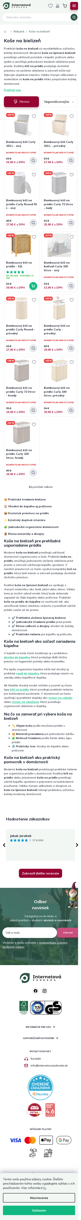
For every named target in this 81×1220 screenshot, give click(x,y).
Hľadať (74, 17)
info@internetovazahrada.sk (49, 1065)
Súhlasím (39, 1210)
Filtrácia (24, 101)
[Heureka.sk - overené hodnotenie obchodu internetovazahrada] (40, 1087)
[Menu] (74, 6)
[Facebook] (36, 991)
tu (44, 1188)
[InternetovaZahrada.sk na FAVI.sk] (34, 1111)
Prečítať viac (12, 90)
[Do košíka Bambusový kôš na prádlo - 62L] (33, 286)
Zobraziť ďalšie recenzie (40, 873)
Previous (4, 845)
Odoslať (68, 932)
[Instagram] (44, 991)
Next (77, 845)
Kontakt (36, 1058)
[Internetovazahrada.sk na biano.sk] (50, 1111)
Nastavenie (39, 1198)
